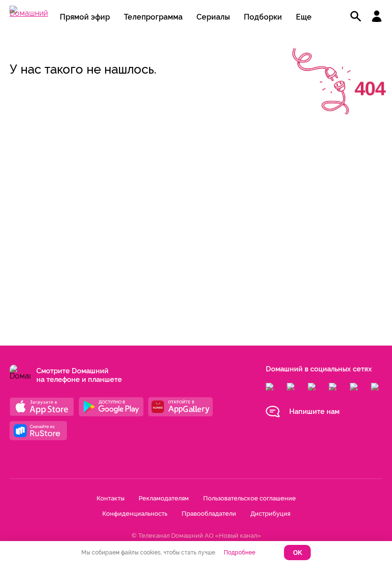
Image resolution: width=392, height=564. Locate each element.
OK (297, 552)
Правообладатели (209, 513)
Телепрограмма (153, 17)
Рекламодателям (164, 498)
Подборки (263, 17)
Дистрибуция (270, 513)
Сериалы (213, 17)
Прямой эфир (85, 17)
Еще (304, 17)
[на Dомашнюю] (29, 13)
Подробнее (239, 552)
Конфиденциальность (134, 513)
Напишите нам (314, 411)
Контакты (110, 498)
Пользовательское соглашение (249, 498)
